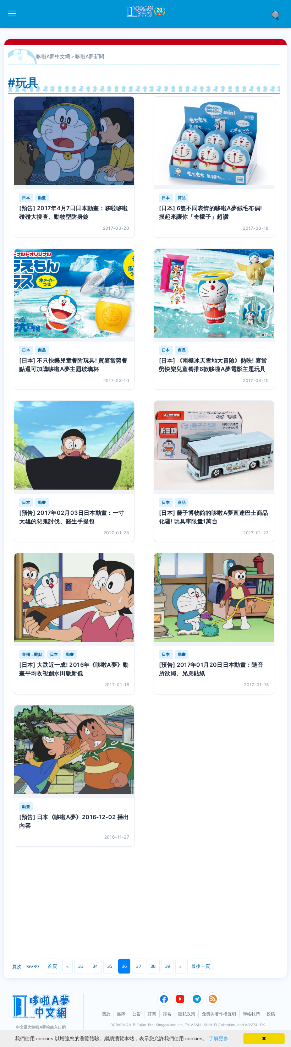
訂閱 (152, 1013)
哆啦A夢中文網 (53, 56)
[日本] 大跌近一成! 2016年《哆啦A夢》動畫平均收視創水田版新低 (74, 669)
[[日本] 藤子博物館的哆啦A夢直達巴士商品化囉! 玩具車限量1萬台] (214, 447)
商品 (182, 197)
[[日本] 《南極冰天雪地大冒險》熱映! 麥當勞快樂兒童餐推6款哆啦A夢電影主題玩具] (214, 295)
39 (167, 966)
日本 (26, 197)
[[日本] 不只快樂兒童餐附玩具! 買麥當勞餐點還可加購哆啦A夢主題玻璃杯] (74, 295)
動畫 (42, 197)
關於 (106, 1013)
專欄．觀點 (32, 654)
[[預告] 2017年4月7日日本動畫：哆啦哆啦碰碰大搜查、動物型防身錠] (74, 143)
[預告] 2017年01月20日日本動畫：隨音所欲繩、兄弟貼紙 (211, 669)
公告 (136, 1013)
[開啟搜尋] (278, 14)
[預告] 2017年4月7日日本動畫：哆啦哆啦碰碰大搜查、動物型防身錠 (73, 212)
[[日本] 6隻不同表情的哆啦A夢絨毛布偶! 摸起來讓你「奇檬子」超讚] (214, 143)
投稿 (271, 1013)
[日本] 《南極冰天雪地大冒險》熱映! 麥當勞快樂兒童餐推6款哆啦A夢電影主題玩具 (213, 364)
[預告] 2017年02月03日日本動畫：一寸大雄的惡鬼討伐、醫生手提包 (71, 517)
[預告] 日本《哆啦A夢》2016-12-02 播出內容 (74, 821)
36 (124, 966)
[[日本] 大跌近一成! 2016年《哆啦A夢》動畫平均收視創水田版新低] (74, 599)
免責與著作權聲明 (219, 1013)
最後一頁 (200, 966)
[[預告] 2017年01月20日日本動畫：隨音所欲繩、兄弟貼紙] (214, 599)
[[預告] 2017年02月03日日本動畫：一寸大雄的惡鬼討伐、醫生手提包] (74, 447)
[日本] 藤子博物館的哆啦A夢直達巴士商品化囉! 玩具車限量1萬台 (213, 517)
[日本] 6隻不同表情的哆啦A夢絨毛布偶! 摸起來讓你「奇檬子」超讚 (210, 212)
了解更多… (221, 1038)
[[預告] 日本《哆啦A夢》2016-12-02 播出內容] (74, 751)
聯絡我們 (251, 1013)
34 (95, 966)
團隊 (121, 1013)
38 (153, 966)
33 (80, 966)
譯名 (167, 1013)
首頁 (52, 966)
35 (109, 966)
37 (138, 966)
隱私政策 (186, 1013)
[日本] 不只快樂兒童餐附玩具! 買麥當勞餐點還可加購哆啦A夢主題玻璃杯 (73, 364)
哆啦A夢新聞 (89, 56)
